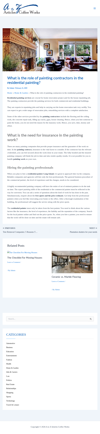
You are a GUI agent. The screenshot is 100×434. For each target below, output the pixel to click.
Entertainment (11, 356)
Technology (10, 401)
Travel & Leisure (12, 405)
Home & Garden (15, 266)
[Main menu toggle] (94, 8)
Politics (9, 380)
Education (10, 352)
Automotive (10, 343)
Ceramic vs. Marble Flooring (66, 277)
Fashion (9, 360)
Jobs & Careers (11, 372)
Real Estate (10, 384)
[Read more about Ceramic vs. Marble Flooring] (72, 262)
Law (8, 376)
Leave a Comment (13, 262)
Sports (8, 397)
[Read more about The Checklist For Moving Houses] (22, 252)
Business (9, 347)
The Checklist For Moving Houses (24, 258)
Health (8, 364)
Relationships (11, 388)
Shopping (9, 393)
